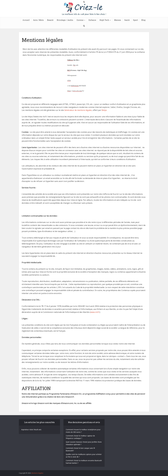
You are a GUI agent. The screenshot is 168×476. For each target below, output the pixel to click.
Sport (135, 20)
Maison (117, 20)
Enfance (92, 20)
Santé (127, 20)
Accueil (26, 20)
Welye (104, 110)
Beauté (50, 20)
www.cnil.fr (95, 312)
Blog (143, 20)
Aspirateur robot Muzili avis (31, 429)
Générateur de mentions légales (78, 110)
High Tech (104, 20)
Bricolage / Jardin (65, 20)
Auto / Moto (38, 20)
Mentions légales (37, 473)
